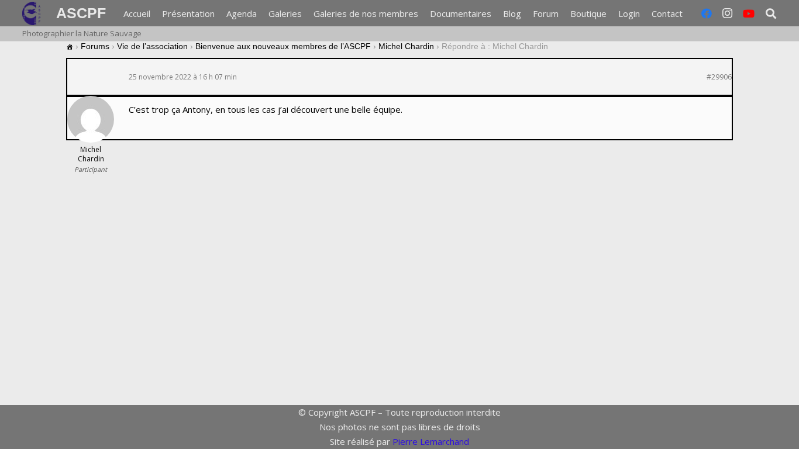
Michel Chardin (406, 46)
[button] (690, 13)
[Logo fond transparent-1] (33, 13)
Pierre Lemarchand (430, 441)
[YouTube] (748, 13)
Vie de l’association (152, 46)
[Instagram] (727, 13)
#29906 (719, 77)
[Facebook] (706, 13)
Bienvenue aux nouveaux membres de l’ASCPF (283, 46)
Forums (95, 46)
